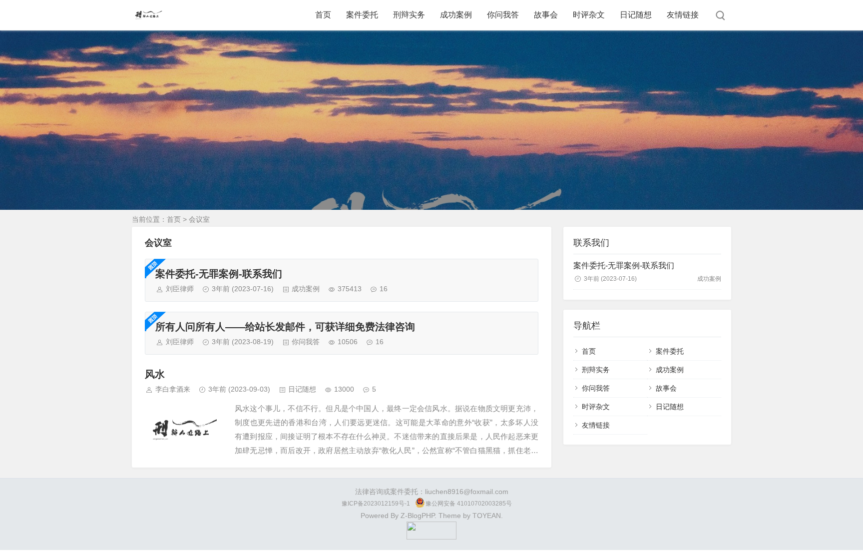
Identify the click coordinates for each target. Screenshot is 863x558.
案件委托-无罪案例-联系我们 (218, 273)
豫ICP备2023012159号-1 (376, 503)
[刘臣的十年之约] (431, 537)
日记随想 (636, 14)
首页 (323, 14)
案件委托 (362, 14)
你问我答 (503, 14)
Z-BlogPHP (417, 516)
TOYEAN (486, 516)
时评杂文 (589, 14)
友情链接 (683, 14)
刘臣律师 (180, 289)
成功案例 (456, 14)
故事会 (546, 14)
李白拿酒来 (172, 389)
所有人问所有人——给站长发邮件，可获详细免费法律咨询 (285, 326)
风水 (155, 374)
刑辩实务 (409, 14)
